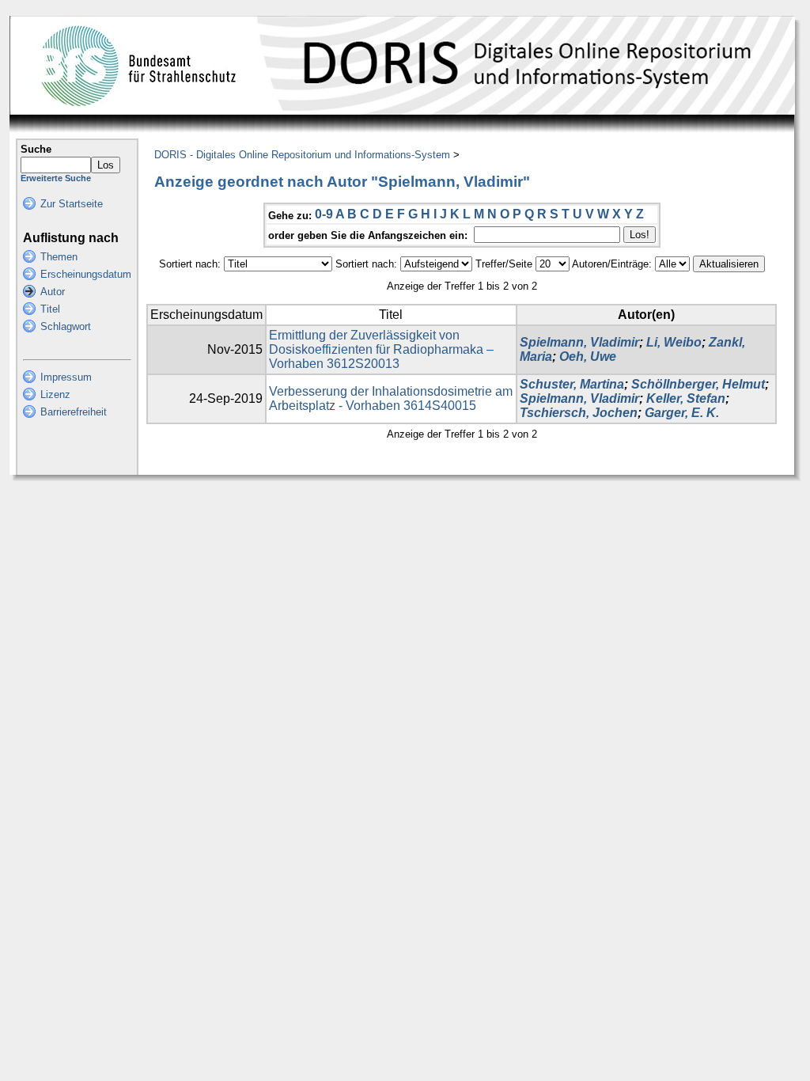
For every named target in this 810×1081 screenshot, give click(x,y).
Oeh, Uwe (587, 356)
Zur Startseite (71, 204)
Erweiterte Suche (56, 178)
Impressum (66, 377)
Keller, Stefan (685, 398)
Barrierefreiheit (73, 412)
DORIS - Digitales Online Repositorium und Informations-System (302, 155)
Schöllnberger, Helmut (698, 384)
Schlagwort (65, 326)
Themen (59, 257)
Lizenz (55, 394)
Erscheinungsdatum (85, 274)
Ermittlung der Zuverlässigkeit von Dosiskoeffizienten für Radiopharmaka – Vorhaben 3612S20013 (381, 349)
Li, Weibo (674, 342)
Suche (36, 149)
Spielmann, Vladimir (579, 342)
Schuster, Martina (572, 384)
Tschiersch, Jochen (579, 412)
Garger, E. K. (682, 412)
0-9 (324, 214)
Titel (50, 309)
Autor (52, 292)
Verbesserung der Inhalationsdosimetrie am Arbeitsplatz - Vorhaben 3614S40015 (391, 398)
